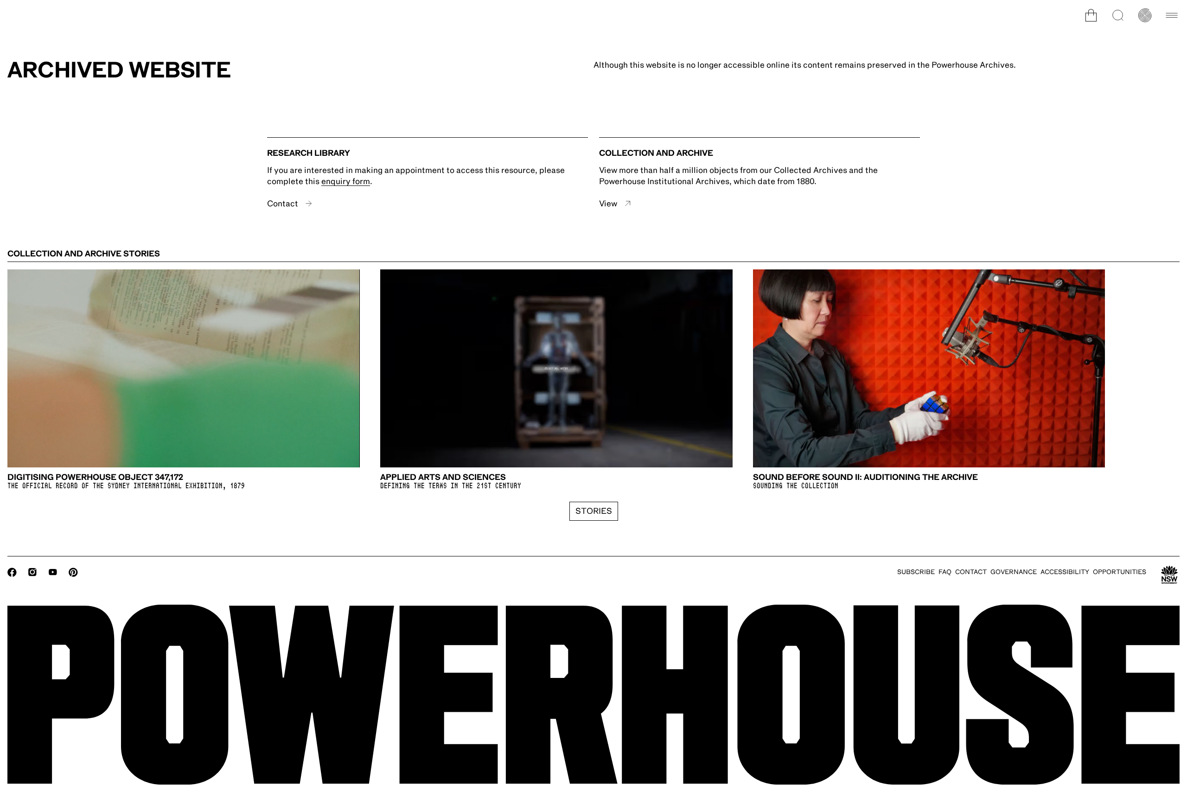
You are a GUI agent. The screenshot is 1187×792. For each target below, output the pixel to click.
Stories (593, 511)
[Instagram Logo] (32, 572)
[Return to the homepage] (593, 695)
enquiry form (345, 181)
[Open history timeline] (1144, 15)
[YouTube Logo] (52, 572)
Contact (282, 203)
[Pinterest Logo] (73, 572)
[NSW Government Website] (1169, 575)
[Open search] (1118, 15)
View (608, 203)
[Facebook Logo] (12, 572)
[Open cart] (1091, 15)
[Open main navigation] (1171, 15)
